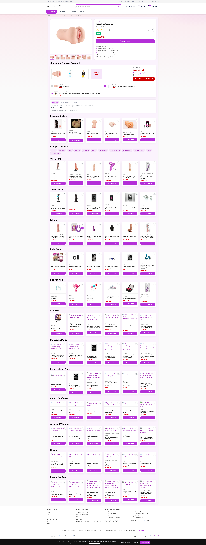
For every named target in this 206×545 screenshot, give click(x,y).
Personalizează (125, 542)
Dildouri (70, 150)
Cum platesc (79, 519)
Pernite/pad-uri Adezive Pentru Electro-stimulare (146, 437)
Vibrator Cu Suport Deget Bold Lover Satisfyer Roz (111, 175)
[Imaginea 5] (73, 57)
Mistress (98, 21)
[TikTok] (113, 521)
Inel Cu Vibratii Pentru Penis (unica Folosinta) (58, 267)
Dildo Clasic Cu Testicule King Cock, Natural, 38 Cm (147, 237)
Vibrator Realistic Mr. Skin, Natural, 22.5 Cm (93, 177)
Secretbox (73, 11)
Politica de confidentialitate (83, 514)
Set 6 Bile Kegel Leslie (74, 297)
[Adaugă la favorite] (153, 30)
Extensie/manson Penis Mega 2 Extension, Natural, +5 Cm (147, 356)
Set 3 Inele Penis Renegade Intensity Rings (93, 267)
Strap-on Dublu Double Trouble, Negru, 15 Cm (146, 327)
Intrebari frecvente (52, 519)
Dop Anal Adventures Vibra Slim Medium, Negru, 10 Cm (58, 207)
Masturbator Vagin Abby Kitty (130, 134)
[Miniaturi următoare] (91, 57)
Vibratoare (66, 1)
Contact (82, 11)
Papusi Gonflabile (127, 150)
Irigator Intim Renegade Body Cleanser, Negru (112, 237)
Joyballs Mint (54, 298)
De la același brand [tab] (65, 102)
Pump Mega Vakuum (56, 384)
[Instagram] (109, 521)
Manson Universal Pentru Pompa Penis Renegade (129, 267)
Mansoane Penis (103, 150)
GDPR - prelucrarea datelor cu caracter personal (88, 521)
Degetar (149, 150)
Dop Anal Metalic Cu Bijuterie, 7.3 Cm (145, 207)
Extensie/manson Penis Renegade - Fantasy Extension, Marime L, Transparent (128, 357)
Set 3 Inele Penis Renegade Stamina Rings (111, 267)
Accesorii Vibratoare (139, 150)
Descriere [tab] (55, 102)
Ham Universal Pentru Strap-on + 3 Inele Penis (58, 327)
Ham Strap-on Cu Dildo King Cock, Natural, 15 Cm (76, 325)
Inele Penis (77, 150)
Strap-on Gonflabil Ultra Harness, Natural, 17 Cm (111, 325)
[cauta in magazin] (119, 5)
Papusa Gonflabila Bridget (93, 411)
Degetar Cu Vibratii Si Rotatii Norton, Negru (129, 464)
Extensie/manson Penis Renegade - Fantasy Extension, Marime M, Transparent (110, 357)
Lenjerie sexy (50, 1)
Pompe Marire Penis (115, 150)
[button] (51, 12)
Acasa (48, 512)
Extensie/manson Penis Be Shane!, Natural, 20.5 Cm (75, 356)
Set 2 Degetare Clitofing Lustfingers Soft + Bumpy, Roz (57, 464)
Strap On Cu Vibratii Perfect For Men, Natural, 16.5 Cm (93, 327)
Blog (71, 1)
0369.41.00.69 (122, 1)
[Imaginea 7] (84, 57)
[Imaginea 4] (68, 57)
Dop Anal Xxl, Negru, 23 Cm (75, 208)
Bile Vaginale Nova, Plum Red (130, 298)
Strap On (94, 150)
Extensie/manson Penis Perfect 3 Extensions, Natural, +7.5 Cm (146, 494)
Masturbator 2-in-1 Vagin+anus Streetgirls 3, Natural (75, 134)
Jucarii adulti (58, 1)
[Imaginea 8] (89, 57)
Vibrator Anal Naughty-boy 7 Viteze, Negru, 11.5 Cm (94, 207)
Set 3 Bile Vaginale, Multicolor (94, 297)
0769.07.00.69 (131, 1)
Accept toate (145, 542)
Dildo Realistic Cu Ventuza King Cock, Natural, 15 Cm (57, 237)
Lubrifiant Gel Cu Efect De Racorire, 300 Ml (123, 86)
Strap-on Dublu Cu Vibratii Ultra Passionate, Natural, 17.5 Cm (129, 327)
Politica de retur (80, 516)
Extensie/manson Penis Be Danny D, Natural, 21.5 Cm (57, 356)
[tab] (131, 6)
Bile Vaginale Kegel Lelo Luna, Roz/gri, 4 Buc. (112, 296)
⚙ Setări (141, 530)
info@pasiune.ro (139, 517)
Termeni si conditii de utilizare (83, 512)
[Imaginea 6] (78, 57)
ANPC (48, 523)
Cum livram (50, 516)
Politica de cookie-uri (94, 543)
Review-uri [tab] (76, 102)
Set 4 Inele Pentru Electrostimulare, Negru (75, 437)
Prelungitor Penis (55, 153)
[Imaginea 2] (57, 57)
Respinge (135, 542)
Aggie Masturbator (64, 86)
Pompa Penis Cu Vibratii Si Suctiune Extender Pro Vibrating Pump (93, 385)
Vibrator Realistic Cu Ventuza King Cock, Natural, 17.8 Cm (76, 177)
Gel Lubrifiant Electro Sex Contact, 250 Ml (57, 437)
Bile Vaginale (86, 150)
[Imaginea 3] (62, 57)
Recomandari (62, 11)
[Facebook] (106, 521)
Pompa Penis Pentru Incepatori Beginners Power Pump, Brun (147, 385)
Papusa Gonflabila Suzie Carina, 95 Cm (110, 411)
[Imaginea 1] (52, 57)
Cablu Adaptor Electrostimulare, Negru (129, 437)
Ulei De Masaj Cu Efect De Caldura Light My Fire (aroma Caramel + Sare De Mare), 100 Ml (80, 93)
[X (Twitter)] (116, 521)
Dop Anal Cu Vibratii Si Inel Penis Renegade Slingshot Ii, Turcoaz (147, 267)
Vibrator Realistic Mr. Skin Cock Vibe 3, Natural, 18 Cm (129, 177)
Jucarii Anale (62, 150)
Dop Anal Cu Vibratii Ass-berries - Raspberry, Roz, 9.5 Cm (112, 207)
